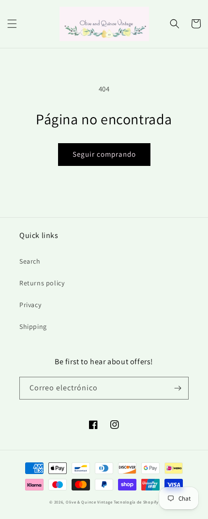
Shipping (33, 326)
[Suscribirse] (177, 388)
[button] (12, 23)
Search (30, 261)
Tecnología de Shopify (136, 501)
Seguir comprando (104, 154)
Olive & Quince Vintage (89, 501)
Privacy (30, 304)
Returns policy (41, 283)
